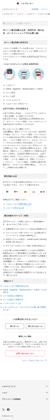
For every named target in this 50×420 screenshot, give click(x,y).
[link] (34, 360)
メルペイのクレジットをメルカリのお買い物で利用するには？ (25, 308)
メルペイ (20, 14)
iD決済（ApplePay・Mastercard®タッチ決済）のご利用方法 (24, 290)
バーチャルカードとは (12, 303)
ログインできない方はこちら (33, 360)
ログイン (44, 9)
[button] (4, 23)
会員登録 (35, 9)
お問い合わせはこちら (25, 353)
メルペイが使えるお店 (15, 208)
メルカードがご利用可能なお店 (18, 204)
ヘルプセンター (8, 14)
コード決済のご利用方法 (13, 295)
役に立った (14, 326)
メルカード (30, 14)
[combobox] (25, 23)
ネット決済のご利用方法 (13, 299)
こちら (13, 129)
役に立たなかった (35, 326)
